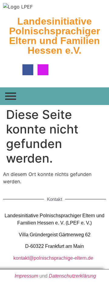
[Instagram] (43, 69)
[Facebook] (27, 69)
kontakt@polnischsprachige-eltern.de (53, 258)
